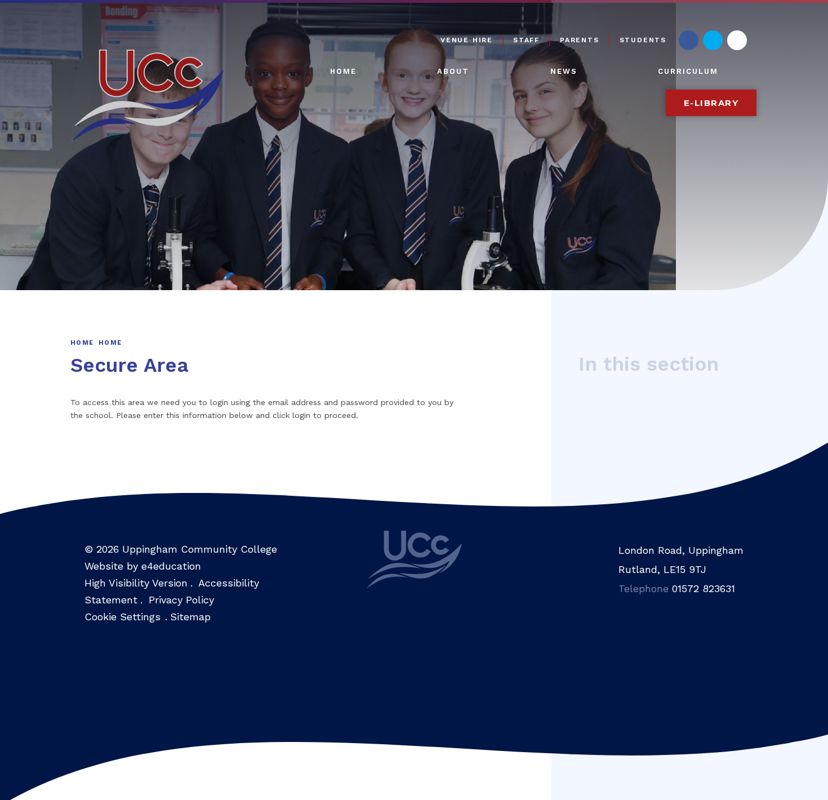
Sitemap (190, 617)
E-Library (711, 102)
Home (82, 342)
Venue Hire (466, 40)
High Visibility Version (136, 583)
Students (643, 40)
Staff (526, 40)
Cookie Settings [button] (122, 617)
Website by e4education (142, 566)
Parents (579, 40)
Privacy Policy (181, 600)
